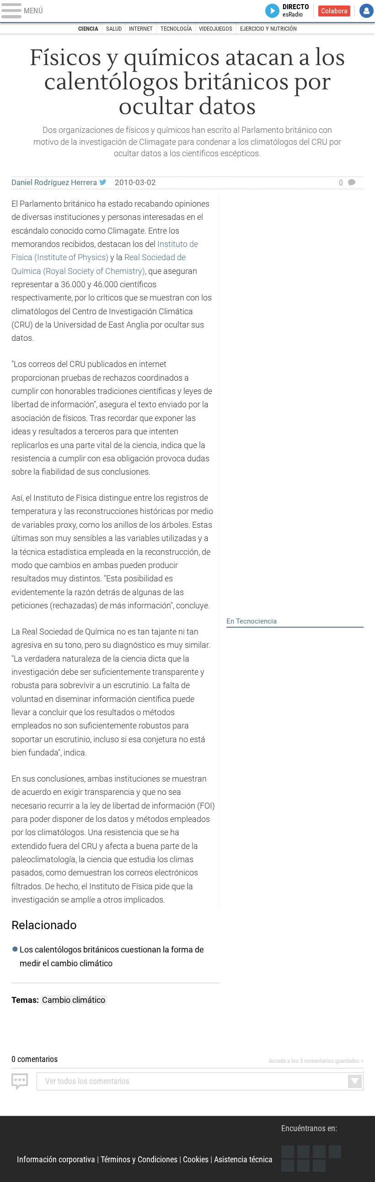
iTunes (319, 1166)
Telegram (303, 1166)
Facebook (287, 1151)
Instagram (319, 1151)
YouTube (335, 1151)
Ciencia (88, 28)
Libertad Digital (149, 1138)
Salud (114, 28)
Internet (141, 28)
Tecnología (176, 28)
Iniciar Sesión (366, 11)
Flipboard (287, 1166)
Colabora (334, 11)
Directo (296, 11)
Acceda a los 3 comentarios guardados (314, 1060)
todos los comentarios (87, 1081)
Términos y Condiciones (139, 1159)
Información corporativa (56, 1159)
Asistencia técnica (243, 1159)
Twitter (303, 1151)
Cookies (196, 1159)
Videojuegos (215, 28)
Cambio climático (73, 1000)
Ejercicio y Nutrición (268, 28)
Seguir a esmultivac (103, 182)
